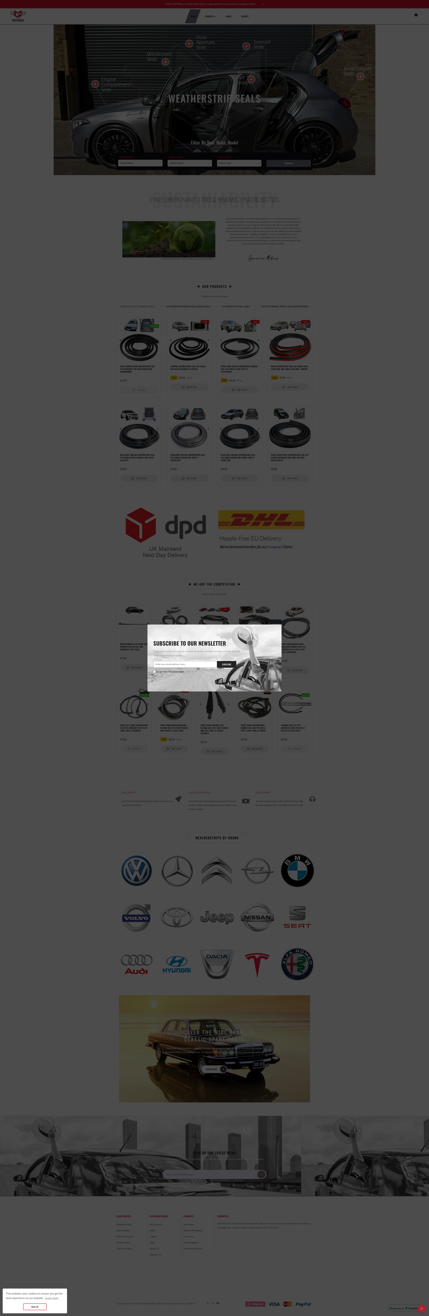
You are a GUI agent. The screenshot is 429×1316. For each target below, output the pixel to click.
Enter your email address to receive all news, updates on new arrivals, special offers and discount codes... (196, 653)
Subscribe (226, 664)
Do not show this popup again (170, 672)
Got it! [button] (35, 1306)
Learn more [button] (51, 1298)
